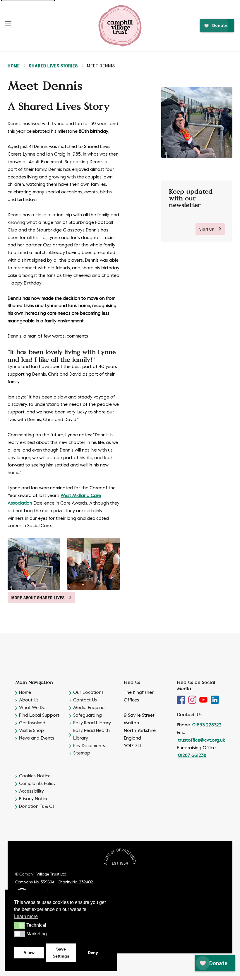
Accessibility (31, 791)
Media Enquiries (90, 708)
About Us (29, 700)
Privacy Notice (34, 799)
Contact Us (85, 700)
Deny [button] (93, 952)
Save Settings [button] (61, 952)
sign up (206, 229)
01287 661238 (192, 755)
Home (14, 65)
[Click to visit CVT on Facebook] (181, 699)
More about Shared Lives (38, 597)
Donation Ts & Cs (36, 806)
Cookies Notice (35, 776)
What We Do (32, 708)
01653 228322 (207, 725)
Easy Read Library (92, 723)
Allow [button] (29, 952)
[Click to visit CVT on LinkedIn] (215, 699)
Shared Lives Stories (53, 65)
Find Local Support (39, 715)
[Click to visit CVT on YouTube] (204, 699)
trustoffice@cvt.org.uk (201, 740)
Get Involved (32, 723)
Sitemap (81, 753)
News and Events (36, 738)
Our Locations (88, 692)
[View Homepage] (120, 26)
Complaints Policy (37, 783)
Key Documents (89, 746)
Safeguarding (87, 715)
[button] (19, 925)
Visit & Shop (31, 730)
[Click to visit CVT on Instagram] (193, 699)
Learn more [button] (26, 916)
